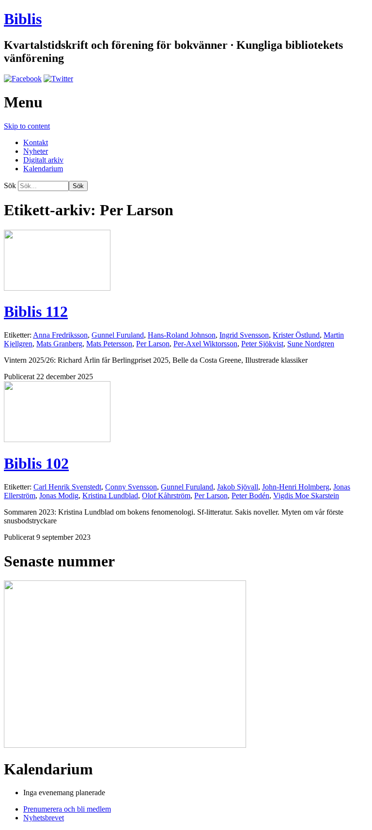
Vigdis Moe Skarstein (306, 495)
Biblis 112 (36, 311)
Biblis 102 (36, 463)
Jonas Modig (58, 495)
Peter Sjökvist (262, 344)
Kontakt (35, 142)
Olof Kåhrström (166, 495)
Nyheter (35, 151)
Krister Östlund (296, 335)
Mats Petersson (109, 344)
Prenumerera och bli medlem (67, 809)
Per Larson (153, 344)
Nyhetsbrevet (43, 818)
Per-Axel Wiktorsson (205, 344)
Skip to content (27, 126)
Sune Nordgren (310, 344)
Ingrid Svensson (244, 335)
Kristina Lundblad (110, 495)
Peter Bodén (250, 495)
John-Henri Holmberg (295, 487)
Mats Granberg (59, 344)
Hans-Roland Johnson (182, 335)
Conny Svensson (131, 487)
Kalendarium (43, 168)
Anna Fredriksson (60, 335)
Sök (10, 185)
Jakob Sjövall (237, 487)
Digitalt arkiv (43, 160)
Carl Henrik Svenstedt (67, 487)
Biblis (23, 19)
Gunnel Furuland (118, 335)
